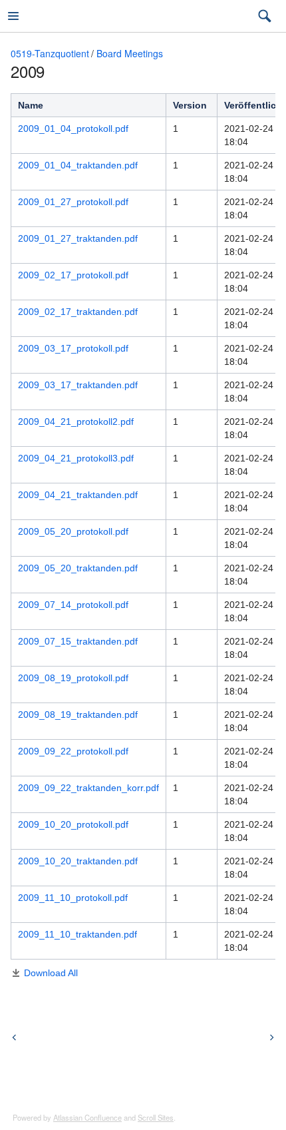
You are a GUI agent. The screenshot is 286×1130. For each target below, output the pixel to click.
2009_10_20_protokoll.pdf (73, 824)
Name (30, 105)
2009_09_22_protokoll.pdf (73, 751)
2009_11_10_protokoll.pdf (73, 897)
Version (190, 105)
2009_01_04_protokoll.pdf (73, 128)
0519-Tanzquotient (50, 53)
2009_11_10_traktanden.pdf (77, 934)
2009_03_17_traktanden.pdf (78, 385)
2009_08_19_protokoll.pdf (73, 678)
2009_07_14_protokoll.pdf (73, 604)
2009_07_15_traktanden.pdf (78, 641)
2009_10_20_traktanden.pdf (78, 861)
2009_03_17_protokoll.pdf (73, 348)
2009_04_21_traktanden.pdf (78, 494)
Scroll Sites (156, 1117)
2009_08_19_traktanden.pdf (78, 714)
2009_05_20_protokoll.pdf (73, 531)
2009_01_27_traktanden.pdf (78, 238)
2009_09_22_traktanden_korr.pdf (88, 787)
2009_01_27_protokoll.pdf (73, 201)
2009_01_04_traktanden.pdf (78, 165)
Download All (51, 973)
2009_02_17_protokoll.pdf (73, 275)
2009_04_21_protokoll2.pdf (76, 421)
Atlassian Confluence (87, 1117)
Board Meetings (129, 53)
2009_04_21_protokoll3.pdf (76, 458)
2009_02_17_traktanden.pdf (78, 311)
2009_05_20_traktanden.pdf (78, 568)
